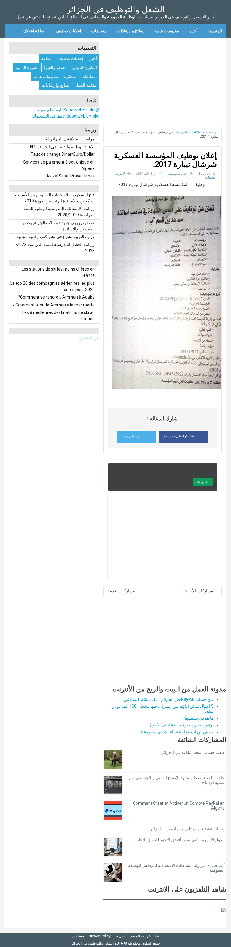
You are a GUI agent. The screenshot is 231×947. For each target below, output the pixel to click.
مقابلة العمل (86, 85)
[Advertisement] (164, 80)
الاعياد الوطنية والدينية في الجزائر (66, 146)
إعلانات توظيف (68, 30)
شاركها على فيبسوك (178, 436)
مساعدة (78, 936)
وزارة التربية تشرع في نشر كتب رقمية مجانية (56, 236)
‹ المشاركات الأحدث (200, 590)
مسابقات (99, 30)
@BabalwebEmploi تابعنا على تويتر (68, 109)
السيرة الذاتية (27, 67)
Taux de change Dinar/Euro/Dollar (63, 154)
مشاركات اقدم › (121, 590)
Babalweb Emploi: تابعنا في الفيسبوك (66, 116)
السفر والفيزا (55, 67)
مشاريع (69, 76)
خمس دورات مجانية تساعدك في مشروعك (177, 731)
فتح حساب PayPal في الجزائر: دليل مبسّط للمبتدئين (169, 699)
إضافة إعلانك (34, 30)
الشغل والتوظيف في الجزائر (115, 9)
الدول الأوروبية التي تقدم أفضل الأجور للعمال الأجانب (179, 839)
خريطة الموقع (140, 936)
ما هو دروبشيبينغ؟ (199, 718)
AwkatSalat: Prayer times (70, 176)
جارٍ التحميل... (87, 337)
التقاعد (47, 58)
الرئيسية (215, 30)
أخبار (193, 30)
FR (45, 138)
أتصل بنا (120, 936)
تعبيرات (202, 482)
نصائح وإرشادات (131, 30)
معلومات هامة (167, 30)
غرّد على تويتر (131, 436)
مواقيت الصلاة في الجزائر (72, 138)
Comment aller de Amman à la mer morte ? (53, 305)
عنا (157, 936)
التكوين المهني (84, 67)
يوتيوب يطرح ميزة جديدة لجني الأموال (181, 725)
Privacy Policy (99, 936)
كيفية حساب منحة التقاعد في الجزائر (193, 752)
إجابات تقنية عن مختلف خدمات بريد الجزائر (187, 828)
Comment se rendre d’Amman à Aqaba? (56, 297)
